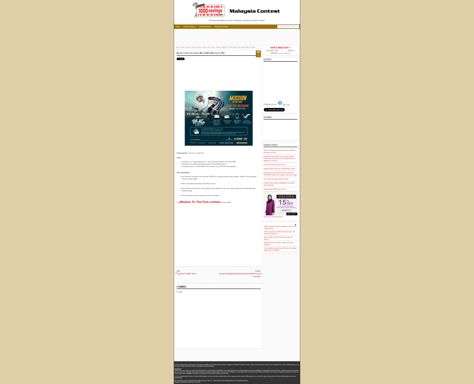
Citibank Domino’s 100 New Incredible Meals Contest (279, 168)
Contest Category (189, 26)
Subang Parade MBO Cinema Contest (275, 189)
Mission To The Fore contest (200, 202)
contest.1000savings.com (228, 380)
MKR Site (198, 382)
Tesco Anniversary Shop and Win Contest (276, 179)
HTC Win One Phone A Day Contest (274, 164)
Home (178, 26)
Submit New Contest (221, 26)
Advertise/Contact (205, 26)
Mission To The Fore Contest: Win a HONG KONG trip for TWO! (201, 53)
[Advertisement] (220, 37)
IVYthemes (191, 382)
